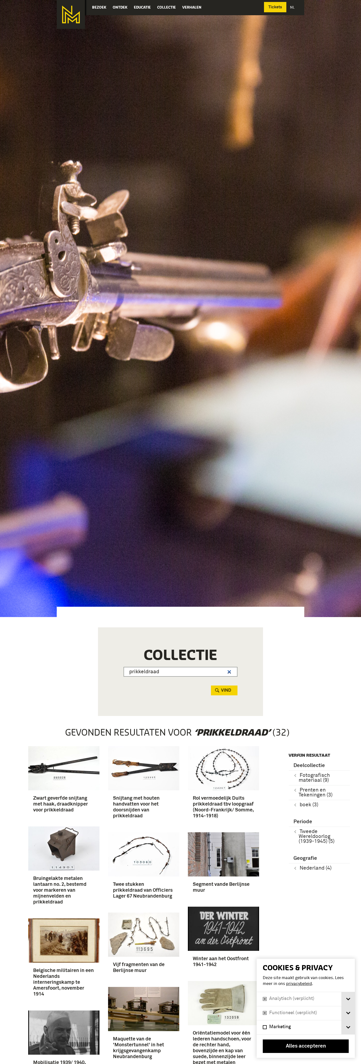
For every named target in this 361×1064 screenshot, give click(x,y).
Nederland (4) (316, 868)
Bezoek (99, 7)
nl (292, 7)
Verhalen (191, 7)
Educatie (142, 7)
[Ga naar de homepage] (71, 14)
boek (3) (309, 805)
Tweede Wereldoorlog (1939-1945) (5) (316, 836)
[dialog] (306, 1008)
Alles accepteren (306, 1046)
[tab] (348, 999)
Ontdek (120, 7)
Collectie (166, 7)
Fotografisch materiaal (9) (314, 778)
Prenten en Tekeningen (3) (316, 793)
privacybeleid (299, 984)
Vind (226, 690)
